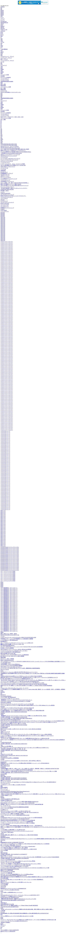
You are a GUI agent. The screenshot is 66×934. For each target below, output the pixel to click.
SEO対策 (3, 76)
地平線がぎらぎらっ (5, 764)
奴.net (2, 33)
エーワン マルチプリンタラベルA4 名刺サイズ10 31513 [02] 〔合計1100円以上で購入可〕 (21, 760)
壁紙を (2, 632)
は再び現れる (4, 902)
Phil (1, 901)
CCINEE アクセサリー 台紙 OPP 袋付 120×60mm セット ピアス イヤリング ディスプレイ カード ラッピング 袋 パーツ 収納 (29, 771)
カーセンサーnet (4, 168)
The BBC (3, 797)
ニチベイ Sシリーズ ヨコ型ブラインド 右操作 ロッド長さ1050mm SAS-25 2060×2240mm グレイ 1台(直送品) (25, 843)
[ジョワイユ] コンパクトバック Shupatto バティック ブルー (14, 650)
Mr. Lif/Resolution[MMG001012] (7, 645)
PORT (2, 918)
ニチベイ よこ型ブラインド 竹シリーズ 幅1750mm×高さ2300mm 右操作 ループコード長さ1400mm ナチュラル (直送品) (28, 705)
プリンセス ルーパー (5, 783)
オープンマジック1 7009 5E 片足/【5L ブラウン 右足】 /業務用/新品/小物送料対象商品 (20, 668)
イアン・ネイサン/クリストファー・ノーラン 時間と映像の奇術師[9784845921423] (19, 801)
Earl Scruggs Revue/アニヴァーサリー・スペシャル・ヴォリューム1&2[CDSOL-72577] (20, 895)
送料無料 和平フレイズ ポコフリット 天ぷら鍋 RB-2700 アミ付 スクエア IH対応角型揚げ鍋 (22, 804)
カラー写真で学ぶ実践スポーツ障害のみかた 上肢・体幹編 (14, 847)
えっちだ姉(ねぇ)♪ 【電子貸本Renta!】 (9, 640)
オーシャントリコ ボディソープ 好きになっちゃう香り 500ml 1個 (15, 865)
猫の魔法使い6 (4, 641)
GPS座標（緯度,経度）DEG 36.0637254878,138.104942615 (14, 778)
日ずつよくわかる (5, 669)
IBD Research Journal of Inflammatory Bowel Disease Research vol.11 (15, 791)
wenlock (2, 816)
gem (1, 43)
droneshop (3, 706)
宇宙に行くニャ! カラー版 (6, 754)
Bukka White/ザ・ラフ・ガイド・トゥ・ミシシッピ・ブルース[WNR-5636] (17, 803)
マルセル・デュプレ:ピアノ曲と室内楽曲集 (10, 862)
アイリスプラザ (4, 157)
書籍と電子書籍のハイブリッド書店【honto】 (11, 184)
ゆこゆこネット (4, 172)
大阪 (2, 66)
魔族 (2, 786)
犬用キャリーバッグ (5, 731)
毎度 (2, 82)
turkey (2, 45)
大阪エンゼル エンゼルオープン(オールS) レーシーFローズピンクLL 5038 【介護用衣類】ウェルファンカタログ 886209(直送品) (30, 857)
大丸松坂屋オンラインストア (7, 181)
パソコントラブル (5, 80)
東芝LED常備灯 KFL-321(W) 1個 (8, 653)
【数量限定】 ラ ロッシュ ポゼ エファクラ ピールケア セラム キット (16, 699)
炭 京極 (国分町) (4, 727)
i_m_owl (2, 42)
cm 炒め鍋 (3, 910)
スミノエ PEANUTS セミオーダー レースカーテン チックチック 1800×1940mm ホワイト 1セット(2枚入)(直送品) (26, 734)
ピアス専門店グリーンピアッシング (9, 178)
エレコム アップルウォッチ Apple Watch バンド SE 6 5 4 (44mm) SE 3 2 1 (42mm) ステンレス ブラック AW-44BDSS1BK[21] (28, 782)
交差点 (2, 714)
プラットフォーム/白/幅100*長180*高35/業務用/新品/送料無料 (15, 807)
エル (2, 893)
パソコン (3, 636)
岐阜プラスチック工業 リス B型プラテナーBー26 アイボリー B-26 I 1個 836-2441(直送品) (21, 729)
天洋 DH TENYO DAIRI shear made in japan (10, 147)
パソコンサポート (5, 78)
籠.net (2, 32)
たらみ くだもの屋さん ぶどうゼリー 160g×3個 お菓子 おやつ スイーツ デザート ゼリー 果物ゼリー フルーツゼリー (27, 735)
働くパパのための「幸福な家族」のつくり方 (11, 845)
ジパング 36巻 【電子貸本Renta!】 (8, 697)
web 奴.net (3, 30)
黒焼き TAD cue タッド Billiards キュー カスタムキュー (13, 150)
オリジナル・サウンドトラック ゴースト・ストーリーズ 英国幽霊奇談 (17, 821)
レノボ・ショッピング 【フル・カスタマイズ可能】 (13, 163)
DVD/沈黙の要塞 (4, 878)
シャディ (3, 192)
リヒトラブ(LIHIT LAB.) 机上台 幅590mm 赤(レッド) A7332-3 (14, 866)
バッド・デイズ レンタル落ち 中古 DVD (10, 889)
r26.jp (2, 24)
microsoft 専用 (4, 773)
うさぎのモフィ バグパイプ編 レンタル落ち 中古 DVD (13, 784)
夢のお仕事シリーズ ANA (6, 855)
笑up (2, 50)
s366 (1, 39)
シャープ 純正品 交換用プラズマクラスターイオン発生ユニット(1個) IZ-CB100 (19, 849)
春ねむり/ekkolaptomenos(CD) (7, 660)
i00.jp (2, 53)
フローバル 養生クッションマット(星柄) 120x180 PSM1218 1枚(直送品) (17, 769)
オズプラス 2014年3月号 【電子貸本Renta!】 (11, 652)
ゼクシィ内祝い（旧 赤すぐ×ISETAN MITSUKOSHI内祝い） (15, 182)
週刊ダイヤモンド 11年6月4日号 (8, 931)
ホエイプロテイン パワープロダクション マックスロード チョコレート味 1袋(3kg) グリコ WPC (22, 682)
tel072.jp (2, 27)
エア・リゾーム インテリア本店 (8, 571)
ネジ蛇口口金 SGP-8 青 (6, 742)
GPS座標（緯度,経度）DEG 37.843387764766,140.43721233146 (15, 772)
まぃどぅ (3, 20)
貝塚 (2, 70)
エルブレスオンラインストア (7, 202)
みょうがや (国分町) (5, 824)
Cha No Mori (3, 886)
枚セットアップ (4, 788)
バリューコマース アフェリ (7, 60)
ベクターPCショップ (5, 180)
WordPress (3, 713)
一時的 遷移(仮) (4, 49)
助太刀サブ (3, 694)
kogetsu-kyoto (3, 762)
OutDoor (2, 751)
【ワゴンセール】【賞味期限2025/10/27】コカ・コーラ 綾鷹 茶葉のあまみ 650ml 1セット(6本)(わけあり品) (25, 738)
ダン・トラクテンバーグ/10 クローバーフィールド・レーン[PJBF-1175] (17, 642)
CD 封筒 (2, 759)
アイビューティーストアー (7, 241)
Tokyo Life (3, 217)
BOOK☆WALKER (5, 203)
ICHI (2, 851)
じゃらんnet (3, 169)
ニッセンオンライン (5, 162)
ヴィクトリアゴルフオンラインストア (9, 159)
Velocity (2, 833)
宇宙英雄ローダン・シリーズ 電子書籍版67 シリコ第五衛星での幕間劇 (17, 638)
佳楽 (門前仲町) (4, 853)
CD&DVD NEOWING (5, 193)
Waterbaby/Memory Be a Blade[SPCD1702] (10, 897)
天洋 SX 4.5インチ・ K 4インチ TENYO (10, 146)
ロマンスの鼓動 (4, 850)
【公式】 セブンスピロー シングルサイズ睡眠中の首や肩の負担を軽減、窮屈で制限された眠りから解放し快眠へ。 (27, 909)
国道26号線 (3, 85)
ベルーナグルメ (4, 198)
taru (1, 841)
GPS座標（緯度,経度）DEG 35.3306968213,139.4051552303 (14, 717)
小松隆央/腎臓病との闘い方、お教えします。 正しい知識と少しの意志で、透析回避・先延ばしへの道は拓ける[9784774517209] (30, 768)
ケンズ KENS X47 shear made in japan (9, 145)
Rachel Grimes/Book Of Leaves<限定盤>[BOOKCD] (12, 792)
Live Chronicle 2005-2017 (6, 696)
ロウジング (3, 887)
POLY (2, 917)
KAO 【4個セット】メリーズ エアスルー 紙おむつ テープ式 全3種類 (16, 709)
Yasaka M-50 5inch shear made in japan (9, 143)
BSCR (2, 923)
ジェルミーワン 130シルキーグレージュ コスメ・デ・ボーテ (14, 688)
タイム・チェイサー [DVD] (7, 808)
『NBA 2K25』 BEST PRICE (7, 832)
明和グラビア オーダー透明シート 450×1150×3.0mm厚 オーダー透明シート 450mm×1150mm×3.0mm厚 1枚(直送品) (26, 685)
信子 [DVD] (3, 730)
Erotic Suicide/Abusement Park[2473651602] (10, 869)
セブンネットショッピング (7, 161)
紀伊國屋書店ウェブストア (7, 173)
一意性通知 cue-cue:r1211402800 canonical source (11, 153)
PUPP (2, 908)
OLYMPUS (3, 836)
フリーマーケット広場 (6, 86)
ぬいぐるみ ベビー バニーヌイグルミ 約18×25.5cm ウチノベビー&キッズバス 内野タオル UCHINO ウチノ (25, 747)
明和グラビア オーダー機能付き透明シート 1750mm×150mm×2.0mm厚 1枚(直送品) (19, 905)
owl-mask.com (4, 21)
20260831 (3, 6)
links (1, 93)
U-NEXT (2, 209)
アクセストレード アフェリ (7, 56)
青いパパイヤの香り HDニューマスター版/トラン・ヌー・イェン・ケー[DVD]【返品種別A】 (22, 879)
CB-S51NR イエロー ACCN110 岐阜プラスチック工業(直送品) (15, 654)
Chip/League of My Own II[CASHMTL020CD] (10, 719)
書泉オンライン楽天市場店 (7, 870)
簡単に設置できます (5, 765)
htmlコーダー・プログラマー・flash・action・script (12, 116)
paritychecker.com (4, 22)
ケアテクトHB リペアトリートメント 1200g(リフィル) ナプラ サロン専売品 (18, 861)
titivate (2, 582)
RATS (2, 891)
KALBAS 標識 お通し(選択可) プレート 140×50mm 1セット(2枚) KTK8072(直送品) (19, 834)
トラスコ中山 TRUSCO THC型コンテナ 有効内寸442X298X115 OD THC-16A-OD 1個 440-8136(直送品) (24, 684)
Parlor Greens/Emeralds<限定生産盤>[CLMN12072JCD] (13, 900)
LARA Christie (4, 210)
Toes (1, 745)
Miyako (2, 10)
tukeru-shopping (4, 756)
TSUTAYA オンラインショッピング (9, 155)
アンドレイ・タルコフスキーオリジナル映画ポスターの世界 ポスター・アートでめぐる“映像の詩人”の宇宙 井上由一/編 (28, 919)
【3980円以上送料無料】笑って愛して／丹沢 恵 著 (13, 749)
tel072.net (3, 28)
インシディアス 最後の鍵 (6, 873)
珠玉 (2, 36)
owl (1, 44)
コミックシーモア (5, 205)
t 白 (1, 752)
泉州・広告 (3, 84)
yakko (2, 41)
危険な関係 (3, 657)
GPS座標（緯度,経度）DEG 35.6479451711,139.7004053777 (14, 854)
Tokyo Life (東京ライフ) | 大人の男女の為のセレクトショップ (14, 185)
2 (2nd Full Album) (4, 883)
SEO (2, 64)
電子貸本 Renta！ (5, 190)
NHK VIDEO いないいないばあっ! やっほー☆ (11, 666)
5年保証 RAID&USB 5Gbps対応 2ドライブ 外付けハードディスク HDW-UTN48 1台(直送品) (21, 676)
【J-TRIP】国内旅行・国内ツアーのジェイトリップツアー (14, 188)
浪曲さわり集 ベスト (5, 733)
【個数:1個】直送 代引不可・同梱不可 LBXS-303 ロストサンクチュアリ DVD (18, 898)
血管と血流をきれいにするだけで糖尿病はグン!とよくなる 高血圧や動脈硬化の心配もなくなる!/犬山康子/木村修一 (27, 876)
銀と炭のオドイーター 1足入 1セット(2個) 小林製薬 (12, 656)
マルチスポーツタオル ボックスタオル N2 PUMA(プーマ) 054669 (15, 701)
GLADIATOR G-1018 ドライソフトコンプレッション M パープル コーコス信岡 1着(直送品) (21, 817)
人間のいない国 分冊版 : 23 (7, 746)
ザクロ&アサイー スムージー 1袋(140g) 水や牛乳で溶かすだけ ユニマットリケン (19, 672)
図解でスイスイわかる (6, 780)
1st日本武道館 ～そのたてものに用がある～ (10, 664)
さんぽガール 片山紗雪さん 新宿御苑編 (10, 758)
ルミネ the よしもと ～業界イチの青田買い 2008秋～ (12, 813)
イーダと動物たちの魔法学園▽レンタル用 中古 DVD (13, 829)
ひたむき (3, 912)
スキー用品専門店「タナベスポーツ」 (9, 587)
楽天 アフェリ (4, 59)
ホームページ (4, 65)
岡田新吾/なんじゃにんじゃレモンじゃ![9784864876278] (13, 888)
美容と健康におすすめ (6, 776)
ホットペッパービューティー (7, 186)
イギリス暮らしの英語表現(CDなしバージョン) (11, 892)
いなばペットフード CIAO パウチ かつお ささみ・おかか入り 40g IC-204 (17, 707)
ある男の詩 (3, 767)
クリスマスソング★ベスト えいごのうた (10, 698)
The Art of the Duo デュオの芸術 (8, 871)
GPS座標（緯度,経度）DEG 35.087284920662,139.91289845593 (15, 858)
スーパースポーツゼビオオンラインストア (10, 158)
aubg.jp (2, 51)
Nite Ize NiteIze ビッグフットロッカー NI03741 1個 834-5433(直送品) (16, 649)
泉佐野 (2, 72)
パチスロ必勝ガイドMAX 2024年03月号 (10, 930)
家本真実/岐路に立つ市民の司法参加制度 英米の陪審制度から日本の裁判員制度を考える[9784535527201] (25, 913)
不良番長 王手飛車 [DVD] (6, 800)
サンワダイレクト (5, 206)
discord (2, 796)
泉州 (2, 68)
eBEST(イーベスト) (5, 176)
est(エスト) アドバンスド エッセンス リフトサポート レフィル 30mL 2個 (17, 704)
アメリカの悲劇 (4, 884)
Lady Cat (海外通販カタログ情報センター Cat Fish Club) (13, 165)
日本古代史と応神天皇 (6, 702)
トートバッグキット (5, 790)
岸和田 (2, 69)
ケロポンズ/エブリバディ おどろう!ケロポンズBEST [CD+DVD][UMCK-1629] (18, 637)
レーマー (3, 926)
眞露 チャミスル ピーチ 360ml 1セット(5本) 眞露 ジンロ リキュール (16, 882)
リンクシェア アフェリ (6, 57)
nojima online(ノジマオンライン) (8, 166)
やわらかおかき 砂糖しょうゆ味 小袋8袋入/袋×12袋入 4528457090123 (16, 718)
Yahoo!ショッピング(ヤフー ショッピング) (10, 154)
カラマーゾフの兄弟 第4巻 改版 (8, 859)
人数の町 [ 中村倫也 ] (5, 922)
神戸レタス (3, 510)
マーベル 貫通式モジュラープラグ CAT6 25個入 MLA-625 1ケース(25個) (17, 916)
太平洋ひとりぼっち (5, 726)
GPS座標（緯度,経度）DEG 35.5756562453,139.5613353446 (14, 750)
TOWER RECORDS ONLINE (7, 189)
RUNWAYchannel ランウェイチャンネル (10, 547)
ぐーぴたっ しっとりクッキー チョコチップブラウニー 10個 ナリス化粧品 (18, 823)
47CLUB (2, 199)
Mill (1, 686)
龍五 (2, 914)
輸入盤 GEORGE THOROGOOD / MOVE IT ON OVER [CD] (14, 755)
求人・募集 (3, 88)
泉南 (2, 73)
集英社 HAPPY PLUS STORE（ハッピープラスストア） (13, 195)
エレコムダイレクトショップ (7, 194)
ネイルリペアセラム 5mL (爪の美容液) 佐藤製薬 (11, 665)
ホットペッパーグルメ (6, 177)
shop (1, 54)
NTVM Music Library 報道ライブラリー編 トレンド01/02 (13, 723)
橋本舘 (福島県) (4, 787)
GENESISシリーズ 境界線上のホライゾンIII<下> (12, 896)
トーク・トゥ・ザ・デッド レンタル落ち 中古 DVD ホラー (14, 921)
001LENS (3, 212)
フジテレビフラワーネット (7, 197)
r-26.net (2, 23)
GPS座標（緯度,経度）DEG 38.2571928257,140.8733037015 (14, 779)
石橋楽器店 (3, 170)
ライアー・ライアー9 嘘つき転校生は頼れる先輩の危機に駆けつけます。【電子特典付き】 (22, 825)
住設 (2, 16)
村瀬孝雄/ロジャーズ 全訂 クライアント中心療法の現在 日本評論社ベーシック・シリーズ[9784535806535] (25, 763)
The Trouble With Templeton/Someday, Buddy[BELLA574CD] (14, 875)
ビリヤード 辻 (4, 90)
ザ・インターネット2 (5, 805)
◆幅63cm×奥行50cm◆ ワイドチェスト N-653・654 (12, 644)
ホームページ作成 (5, 74)
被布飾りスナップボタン (6, 737)
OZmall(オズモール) (5, 174)
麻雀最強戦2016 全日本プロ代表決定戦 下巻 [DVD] (12, 842)
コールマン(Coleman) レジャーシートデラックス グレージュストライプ (17, 831)
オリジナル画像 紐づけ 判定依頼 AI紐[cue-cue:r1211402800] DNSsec (16, 151)
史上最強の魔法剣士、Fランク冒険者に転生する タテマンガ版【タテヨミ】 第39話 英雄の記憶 (22, 710)
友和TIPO (3, 775)
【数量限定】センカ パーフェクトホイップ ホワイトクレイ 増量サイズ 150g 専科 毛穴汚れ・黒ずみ (23, 715)
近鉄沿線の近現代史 (5, 837)
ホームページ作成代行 (6, 77)
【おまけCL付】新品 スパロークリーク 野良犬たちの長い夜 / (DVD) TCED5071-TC (20, 812)
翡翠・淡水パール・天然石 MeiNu (9, 633)
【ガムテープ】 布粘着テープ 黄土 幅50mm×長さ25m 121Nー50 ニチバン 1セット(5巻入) (21, 863)
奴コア (2, 35)
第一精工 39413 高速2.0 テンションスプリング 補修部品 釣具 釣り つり (17, 678)
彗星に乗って (4, 880)
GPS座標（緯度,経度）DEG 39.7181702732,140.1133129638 (14, 724)
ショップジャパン (5, 211)
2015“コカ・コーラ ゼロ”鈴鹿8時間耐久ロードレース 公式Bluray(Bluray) (17, 874)
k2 (1, 37)
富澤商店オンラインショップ (7, 207)
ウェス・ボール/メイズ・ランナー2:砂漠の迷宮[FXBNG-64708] (15, 815)
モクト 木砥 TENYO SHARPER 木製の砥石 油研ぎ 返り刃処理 (15, 149)
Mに (1, 693)
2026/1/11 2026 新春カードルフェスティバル (11, 92)
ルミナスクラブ (4, 201)
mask (2, 46)
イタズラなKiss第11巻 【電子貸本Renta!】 (10, 798)
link (1, 8)
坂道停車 (3, 692)
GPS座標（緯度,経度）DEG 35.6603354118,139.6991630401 (14, 711)
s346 (1, 38)
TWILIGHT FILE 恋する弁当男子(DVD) (9, 906)
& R (1, 927)
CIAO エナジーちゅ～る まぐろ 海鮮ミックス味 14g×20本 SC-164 (15, 811)
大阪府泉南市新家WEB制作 (7, 81)
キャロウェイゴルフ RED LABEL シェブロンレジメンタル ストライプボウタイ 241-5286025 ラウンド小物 (25, 867)
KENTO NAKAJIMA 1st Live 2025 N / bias (10, 634)
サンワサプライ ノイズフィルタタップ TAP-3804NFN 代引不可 (15, 818)
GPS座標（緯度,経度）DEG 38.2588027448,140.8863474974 (14, 743)
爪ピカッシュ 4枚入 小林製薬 (7, 658)
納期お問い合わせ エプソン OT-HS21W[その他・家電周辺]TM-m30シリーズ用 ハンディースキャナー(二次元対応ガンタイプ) (29, 677)
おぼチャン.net (4, 29)
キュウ (2, 17)
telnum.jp (2, 26)
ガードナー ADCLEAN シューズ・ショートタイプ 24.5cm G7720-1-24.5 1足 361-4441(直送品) (22, 646)
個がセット (3, 924)
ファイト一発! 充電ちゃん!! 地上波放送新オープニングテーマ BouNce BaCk (18, 846)
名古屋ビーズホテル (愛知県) (7, 648)
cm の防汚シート (4, 809)
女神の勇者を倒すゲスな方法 (7, 904)
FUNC (2, 670)
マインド (3, 18)
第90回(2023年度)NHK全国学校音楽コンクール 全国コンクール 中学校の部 (18, 820)
